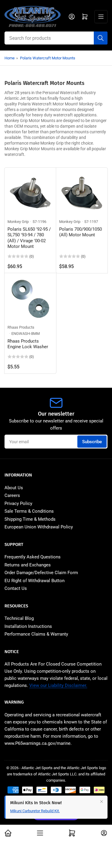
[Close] (101, 801)
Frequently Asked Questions (32, 557)
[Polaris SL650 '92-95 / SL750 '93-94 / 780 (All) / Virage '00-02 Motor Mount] (30, 193)
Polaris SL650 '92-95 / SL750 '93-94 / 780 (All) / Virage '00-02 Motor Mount (29, 238)
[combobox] (56, 38)
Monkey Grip (18, 221)
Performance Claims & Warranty (36, 634)
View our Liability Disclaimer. (58, 685)
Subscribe (92, 441)
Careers (12, 495)
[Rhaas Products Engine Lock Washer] (30, 298)
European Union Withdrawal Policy (38, 527)
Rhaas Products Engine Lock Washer (27, 344)
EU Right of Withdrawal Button (34, 580)
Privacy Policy (18, 503)
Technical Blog (19, 618)
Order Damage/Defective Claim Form (41, 572)
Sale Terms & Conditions (29, 511)
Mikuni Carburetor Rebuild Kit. (35, 811)
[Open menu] (101, 16)
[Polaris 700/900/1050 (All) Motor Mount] (82, 193)
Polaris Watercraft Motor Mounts (47, 58)
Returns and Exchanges (27, 565)
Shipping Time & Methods (30, 519)
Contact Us (15, 588)
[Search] (100, 38)
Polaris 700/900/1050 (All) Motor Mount (80, 232)
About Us (13, 487)
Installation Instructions (28, 626)
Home (9, 58)
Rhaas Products (20, 327)
